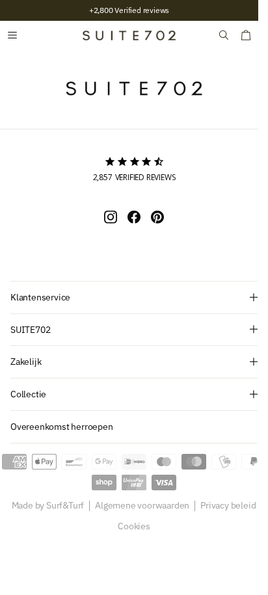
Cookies (129, 527)
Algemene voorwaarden (137, 506)
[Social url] (106, 216)
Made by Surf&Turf (43, 506)
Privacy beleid (223, 506)
